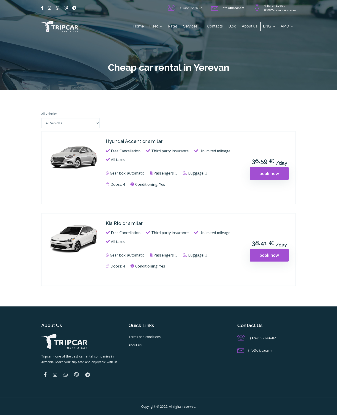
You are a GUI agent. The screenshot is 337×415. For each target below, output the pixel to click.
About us (249, 26)
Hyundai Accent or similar (134, 141)
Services (190, 26)
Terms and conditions (144, 337)
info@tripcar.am (233, 8)
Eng (267, 26)
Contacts (215, 26)
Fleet (154, 26)
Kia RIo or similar (124, 223)
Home (138, 26)
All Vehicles (49, 114)
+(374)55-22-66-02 (190, 8)
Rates (173, 26)
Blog (232, 26)
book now (269, 173)
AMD (285, 26)
